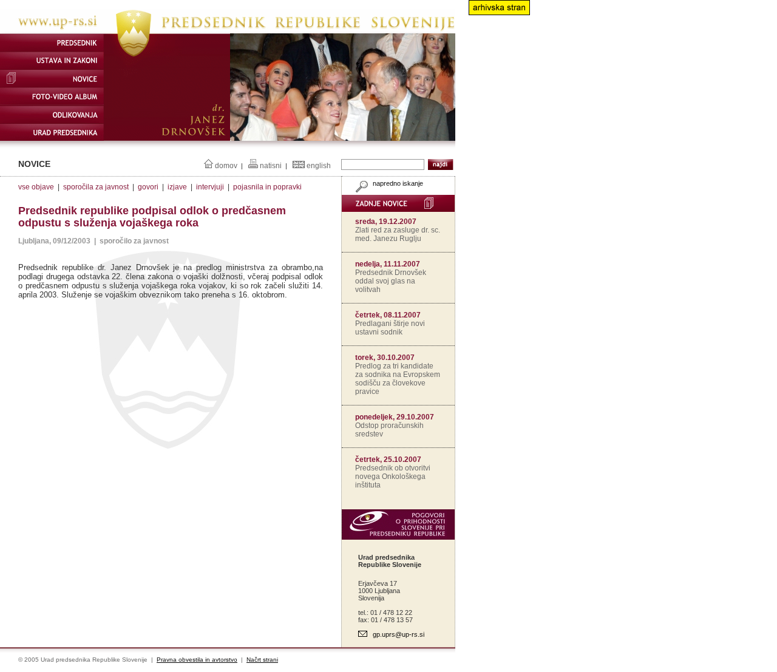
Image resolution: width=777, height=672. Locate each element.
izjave (177, 187)
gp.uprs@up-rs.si (398, 634)
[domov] (227, 31)
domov (226, 165)
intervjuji (210, 187)
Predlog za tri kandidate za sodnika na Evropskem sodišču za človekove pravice (397, 379)
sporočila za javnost (96, 187)
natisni (271, 165)
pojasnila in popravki (267, 187)
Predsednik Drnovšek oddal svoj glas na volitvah (390, 281)
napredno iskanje (397, 183)
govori (148, 187)
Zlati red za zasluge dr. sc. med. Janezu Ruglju (397, 234)
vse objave (36, 187)
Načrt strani (262, 659)
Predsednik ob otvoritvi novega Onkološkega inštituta (392, 476)
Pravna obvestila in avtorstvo (197, 659)
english (319, 165)
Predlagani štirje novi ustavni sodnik (390, 327)
